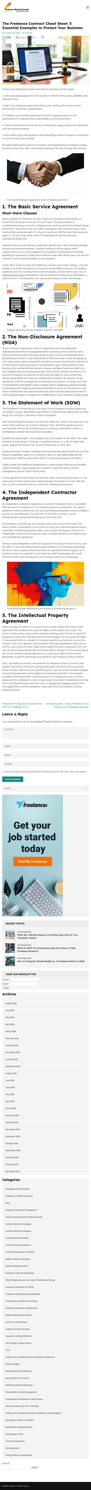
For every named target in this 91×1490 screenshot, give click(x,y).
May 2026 (9, 1017)
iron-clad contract (20, 95)
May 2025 (9, 1094)
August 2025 (11, 1073)
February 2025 (12, 1115)
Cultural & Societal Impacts (18, 1245)
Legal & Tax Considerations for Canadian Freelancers (30, 1357)
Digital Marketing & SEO (16, 1266)
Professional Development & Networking (24, 1399)
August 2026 (11, 1003)
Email (5, 983)
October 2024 (11, 1143)
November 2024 (12, 1136)
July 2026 (9, 1010)
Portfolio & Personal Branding (19, 1385)
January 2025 (11, 1122)
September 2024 (13, 1150)
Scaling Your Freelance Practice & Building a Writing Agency (33, 1413)
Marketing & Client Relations (18, 1371)
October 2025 (11, 1059)
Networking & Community (17, 1378)
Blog (7, 1203)
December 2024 (12, 1129)
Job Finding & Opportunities (18, 1343)
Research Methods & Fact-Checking (22, 1406)
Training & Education (15, 1441)
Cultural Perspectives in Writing (19, 1252)
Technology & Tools (14, 1434)
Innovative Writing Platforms (18, 1336)
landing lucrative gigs (13, 275)
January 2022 (11, 1164)
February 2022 (12, 1157)
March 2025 (10, 1108)
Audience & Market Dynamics (19, 1196)
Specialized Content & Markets (19, 1420)
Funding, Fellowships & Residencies (21, 1308)
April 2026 (9, 1024)
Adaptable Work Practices (17, 1189)
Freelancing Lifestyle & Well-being (21, 1301)
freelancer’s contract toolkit (71, 385)
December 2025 (12, 1052)
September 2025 (12, 1066)
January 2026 (11, 1045)
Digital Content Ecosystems (17, 1259)
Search (5, 1463)
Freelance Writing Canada (18, 1486)
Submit (6, 988)
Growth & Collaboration (16, 1322)
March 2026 (10, 1031)
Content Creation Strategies (18, 1224)
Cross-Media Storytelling (16, 1238)
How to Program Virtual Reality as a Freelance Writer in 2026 (51, 961)
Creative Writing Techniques (18, 1231)
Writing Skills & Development (18, 1455)
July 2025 (9, 1080)
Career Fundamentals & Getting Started (23, 1217)
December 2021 (12, 1171)
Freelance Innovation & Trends (19, 1287)
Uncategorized (24, 932)
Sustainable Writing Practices (18, 1427)
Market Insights (12, 1364)
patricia (28, 33)
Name (6, 979)
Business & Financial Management (21, 1210)
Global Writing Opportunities (18, 1315)
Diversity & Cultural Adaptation (19, 1273)
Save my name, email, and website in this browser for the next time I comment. (45, 771)
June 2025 (10, 1087)
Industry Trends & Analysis (17, 1329)
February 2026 (12, 1038)
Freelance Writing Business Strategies (22, 1294)
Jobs (7, 1350)
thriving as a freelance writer (63, 683)
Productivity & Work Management (21, 1392)
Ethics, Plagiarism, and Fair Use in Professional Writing (30, 1280)
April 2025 (9, 1101)
